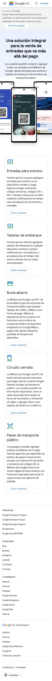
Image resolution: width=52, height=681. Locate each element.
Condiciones (7, 667)
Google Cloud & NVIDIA (12, 533)
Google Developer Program (14, 515)
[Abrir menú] (5, 3)
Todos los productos (11, 655)
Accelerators (8, 529)
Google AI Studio (9, 595)
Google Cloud (8, 605)
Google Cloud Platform (12, 646)
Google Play (7, 609)
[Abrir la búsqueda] (36, 3)
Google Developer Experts (14, 524)
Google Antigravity (10, 600)
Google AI (6, 651)
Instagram (7, 555)
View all (5, 614)
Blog (4, 546)
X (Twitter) (7, 564)
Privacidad (21, 667)
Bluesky (5, 551)
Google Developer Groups (13, 520)
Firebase (6, 591)
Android (6, 582)
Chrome (6, 586)
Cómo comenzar (18, 213)
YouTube (6, 569)
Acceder (44, 3)
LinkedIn (6, 560)
